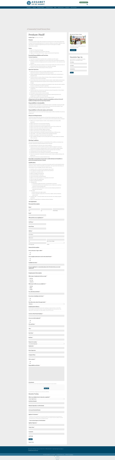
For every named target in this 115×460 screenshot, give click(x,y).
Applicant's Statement (33, 414)
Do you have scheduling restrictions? (36, 296)
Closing (31, 289)
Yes (30, 252)
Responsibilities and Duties (34, 365)
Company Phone (32, 354)
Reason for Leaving (33, 341)
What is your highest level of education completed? (39, 397)
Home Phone (31, 226)
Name (30, 207)
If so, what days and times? (34, 291)
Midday (31, 287)
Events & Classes (49, 7)
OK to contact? (32, 359)
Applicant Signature (33, 422)
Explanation (31, 345)
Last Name (72, 65)
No (30, 254)
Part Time (31, 280)
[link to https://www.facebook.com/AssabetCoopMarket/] (83, 449)
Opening (31, 286)
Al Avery (71, 454)
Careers (34, 7)
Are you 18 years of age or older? (36, 250)
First (29, 210)
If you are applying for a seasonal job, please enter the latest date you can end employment (44, 267)
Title (30, 328)
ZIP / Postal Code (31, 244)
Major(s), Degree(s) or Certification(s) (36, 405)
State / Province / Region (50, 241)
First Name (72, 62)
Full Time (31, 278)
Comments (31, 431)
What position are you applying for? (36, 217)
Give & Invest (73, 7)
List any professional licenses (34, 410)
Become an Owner (40, 7)
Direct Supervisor (32, 350)
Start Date (31, 333)
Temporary (32, 281)
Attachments (31, 382)
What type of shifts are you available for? (37, 283)
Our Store (29, 7)
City (29, 241)
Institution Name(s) (33, 401)
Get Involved (60, 7)
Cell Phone (31, 222)
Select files (46, 388)
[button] (32, 7)
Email (30, 213)
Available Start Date (33, 262)
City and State (32, 324)
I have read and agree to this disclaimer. (37, 420)
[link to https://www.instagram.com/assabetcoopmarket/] (85, 449)
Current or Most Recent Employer (36, 313)
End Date (31, 337)
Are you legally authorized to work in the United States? (40, 256)
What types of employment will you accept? (38, 276)
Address (31, 230)
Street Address (31, 234)
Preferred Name (55, 210)
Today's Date (32, 427)
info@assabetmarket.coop (33, 450)
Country (48, 244)
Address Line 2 (31, 237)
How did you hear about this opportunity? (37, 302)
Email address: (72, 68)
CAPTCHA (31, 436)
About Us (67, 7)
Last (41, 210)
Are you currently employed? (35, 318)
